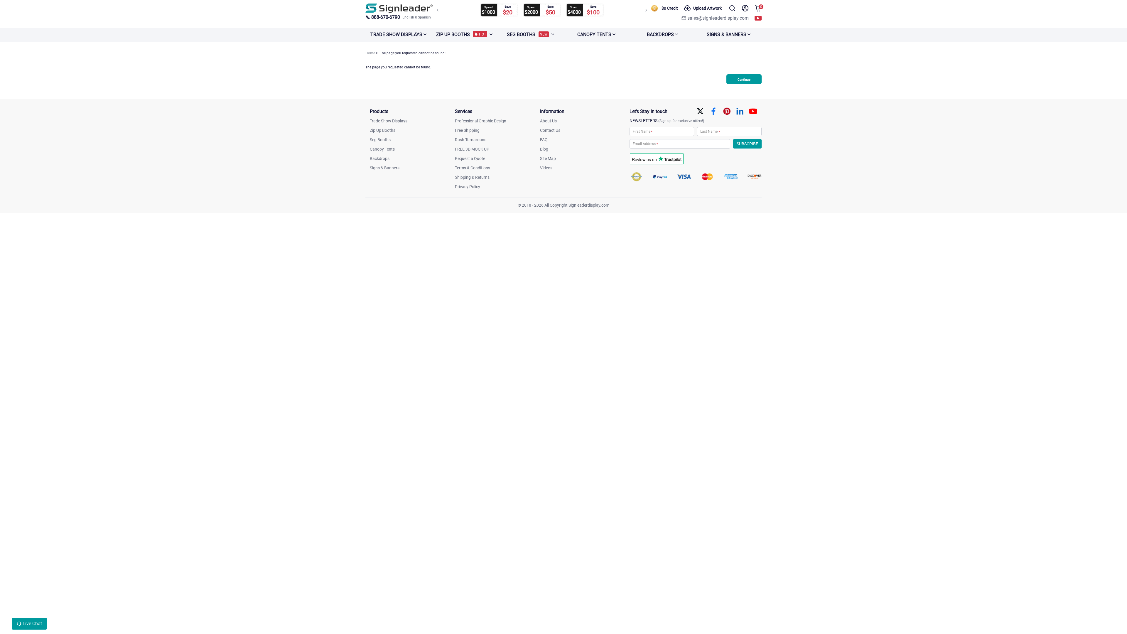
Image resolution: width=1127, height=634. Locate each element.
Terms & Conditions (472, 168)
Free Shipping (467, 130)
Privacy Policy (467, 186)
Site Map (548, 158)
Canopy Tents (382, 149)
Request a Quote (470, 158)
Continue (744, 80)
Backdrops (379, 158)
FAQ (544, 139)
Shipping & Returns (472, 177)
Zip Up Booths (382, 130)
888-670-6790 (385, 17)
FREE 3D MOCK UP (472, 149)
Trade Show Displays (388, 121)
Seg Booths (380, 139)
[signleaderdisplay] (399, 8)
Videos (546, 168)
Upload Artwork (707, 8)
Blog (544, 149)
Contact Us (550, 130)
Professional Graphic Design (480, 121)
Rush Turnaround (471, 139)
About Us (548, 121)
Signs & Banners (384, 168)
